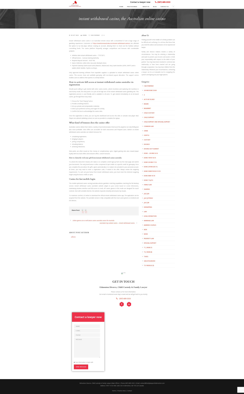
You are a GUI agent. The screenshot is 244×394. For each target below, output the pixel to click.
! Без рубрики (95, 35)
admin (85, 35)
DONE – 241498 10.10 (151, 153)
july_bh (146, 194)
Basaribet (147, 108)
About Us (146, 6)
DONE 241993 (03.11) (150, 167)
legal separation (150, 216)
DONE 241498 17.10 (150, 162)
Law (145, 211)
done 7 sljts (148, 180)
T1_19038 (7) (148, 247)
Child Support (149, 117)
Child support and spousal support (157, 122)
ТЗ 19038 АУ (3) (149, 265)
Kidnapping (148, 207)
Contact (129, 391)
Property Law (149, 238)
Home (121, 6)
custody (147, 140)
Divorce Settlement (151, 149)
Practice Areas (132, 6)
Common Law (149, 126)
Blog (155, 6)
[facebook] (123, 305)
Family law (148, 185)
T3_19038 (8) (148, 252)
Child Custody (149, 113)
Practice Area (121, 391)
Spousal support (150, 243)
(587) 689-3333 (163, 2)
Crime (146, 131)
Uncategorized (149, 261)
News (146, 234)
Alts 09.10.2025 (149, 99)
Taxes (146, 256)
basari (146, 104)
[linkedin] (130, 305)
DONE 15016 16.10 (150, 158)
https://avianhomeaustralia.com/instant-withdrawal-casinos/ (111, 43)
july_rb (146, 202)
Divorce (147, 144)
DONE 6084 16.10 (149, 176)
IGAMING (147, 189)
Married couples (150, 225)
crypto (146, 135)
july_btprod (148, 198)
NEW (145, 229)
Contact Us (165, 6)
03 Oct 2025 (75, 35)
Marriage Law (149, 220)
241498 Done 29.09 (150, 90)
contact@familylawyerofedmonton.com (152, 383)
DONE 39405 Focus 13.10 (152, 171)
